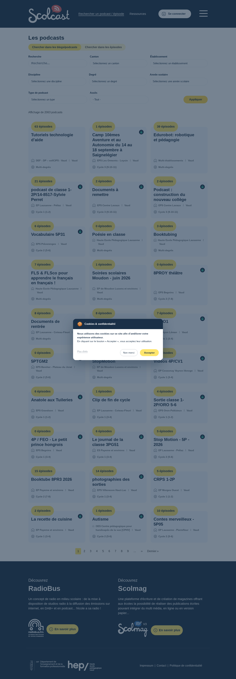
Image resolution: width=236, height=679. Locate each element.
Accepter (149, 352)
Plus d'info (82, 351)
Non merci (128, 352)
